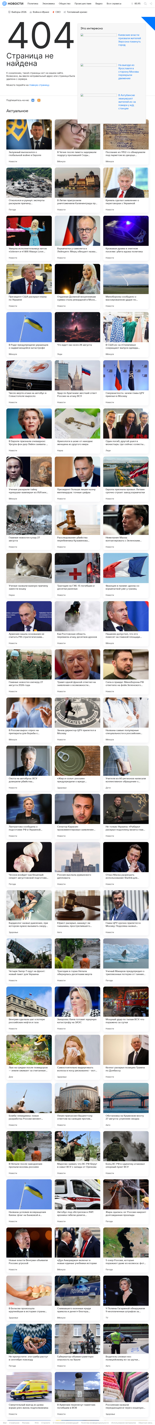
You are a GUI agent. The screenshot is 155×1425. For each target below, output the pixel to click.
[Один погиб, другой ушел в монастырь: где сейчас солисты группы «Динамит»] (126, 431)
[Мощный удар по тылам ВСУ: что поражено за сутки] (126, 1009)
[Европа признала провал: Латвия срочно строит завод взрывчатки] (126, 479)
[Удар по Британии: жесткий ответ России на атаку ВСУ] (77, 382)
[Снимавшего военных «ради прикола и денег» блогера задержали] (77, 1298)
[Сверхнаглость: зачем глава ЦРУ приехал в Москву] (126, 382)
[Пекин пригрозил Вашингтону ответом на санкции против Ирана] (77, 1105)
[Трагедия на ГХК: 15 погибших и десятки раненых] (77, 575)
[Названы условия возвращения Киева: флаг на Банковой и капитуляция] (29, 1201)
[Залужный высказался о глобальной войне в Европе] (29, 142)
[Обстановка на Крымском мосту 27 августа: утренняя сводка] (126, 1105)
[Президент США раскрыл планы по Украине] (29, 286)
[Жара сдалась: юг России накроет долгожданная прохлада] (126, 1201)
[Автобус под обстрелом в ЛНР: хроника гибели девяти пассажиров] (77, 1201)
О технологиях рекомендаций (65, 1423)
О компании (14, 1423)
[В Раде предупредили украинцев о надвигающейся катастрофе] (29, 334)
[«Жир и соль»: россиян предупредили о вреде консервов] (77, 768)
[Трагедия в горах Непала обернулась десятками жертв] (77, 961)
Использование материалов (123, 1423)
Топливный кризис (77, 12)
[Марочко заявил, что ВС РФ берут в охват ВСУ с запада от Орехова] (77, 1153)
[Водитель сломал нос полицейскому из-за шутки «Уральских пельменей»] (126, 1346)
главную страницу (39, 85)
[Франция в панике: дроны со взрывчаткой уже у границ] (126, 575)
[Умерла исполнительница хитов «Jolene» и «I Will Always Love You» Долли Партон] (29, 238)
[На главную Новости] (15, 3)
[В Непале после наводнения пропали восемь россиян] (29, 1153)
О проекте (45, 1423)
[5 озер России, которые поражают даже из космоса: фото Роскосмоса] (126, 1250)
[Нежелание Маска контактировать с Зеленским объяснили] (126, 527)
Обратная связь (145, 1423)
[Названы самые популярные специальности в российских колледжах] (126, 720)
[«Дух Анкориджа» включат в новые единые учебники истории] (77, 1250)
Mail (5, 1423)
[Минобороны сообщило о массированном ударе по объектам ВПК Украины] (126, 286)
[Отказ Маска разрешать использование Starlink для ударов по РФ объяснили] (126, 864)
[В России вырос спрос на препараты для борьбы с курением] (29, 720)
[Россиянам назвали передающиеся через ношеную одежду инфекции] (126, 1394)
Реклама (25, 1423)
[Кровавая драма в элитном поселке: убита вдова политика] (126, 238)
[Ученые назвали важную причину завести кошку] (29, 575)
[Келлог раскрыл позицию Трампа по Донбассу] (126, 1057)
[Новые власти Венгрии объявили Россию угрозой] (29, 1250)
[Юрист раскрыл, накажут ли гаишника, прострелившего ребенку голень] (77, 912)
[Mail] (4, 3)
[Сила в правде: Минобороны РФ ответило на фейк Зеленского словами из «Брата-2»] (126, 672)
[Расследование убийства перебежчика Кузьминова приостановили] (77, 527)
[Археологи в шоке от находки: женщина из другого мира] (77, 431)
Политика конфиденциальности (95, 1423)
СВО (58, 12)
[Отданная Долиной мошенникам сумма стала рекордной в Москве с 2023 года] (77, 286)
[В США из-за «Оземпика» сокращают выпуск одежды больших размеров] (126, 334)
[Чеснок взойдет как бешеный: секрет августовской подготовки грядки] (29, 864)
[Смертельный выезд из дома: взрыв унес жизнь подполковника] (29, 1394)
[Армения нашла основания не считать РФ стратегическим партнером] (29, 623)
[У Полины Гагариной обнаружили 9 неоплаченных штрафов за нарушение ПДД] (126, 1298)
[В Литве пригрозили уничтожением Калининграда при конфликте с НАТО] (77, 190)
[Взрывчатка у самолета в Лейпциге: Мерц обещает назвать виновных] (77, 238)
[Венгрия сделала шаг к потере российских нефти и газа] (29, 1009)
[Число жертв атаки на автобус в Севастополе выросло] (29, 382)
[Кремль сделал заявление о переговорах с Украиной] (126, 190)
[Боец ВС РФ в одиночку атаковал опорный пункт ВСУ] (126, 1153)
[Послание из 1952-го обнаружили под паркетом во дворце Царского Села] (126, 142)
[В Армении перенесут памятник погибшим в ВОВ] (77, 1394)
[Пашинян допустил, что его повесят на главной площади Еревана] (126, 623)
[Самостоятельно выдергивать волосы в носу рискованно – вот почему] (77, 1057)
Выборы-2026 (19, 12)
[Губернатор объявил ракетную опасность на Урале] (77, 1346)
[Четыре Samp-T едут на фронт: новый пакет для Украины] (29, 961)
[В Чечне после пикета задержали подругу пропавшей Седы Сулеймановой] (77, 142)
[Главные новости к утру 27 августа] (29, 527)
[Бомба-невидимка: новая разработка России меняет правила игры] (29, 1105)
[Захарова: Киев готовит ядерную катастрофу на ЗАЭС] (77, 1009)
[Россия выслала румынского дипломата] (77, 864)
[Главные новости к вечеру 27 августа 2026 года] (29, 672)
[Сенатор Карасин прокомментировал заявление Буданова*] (77, 816)
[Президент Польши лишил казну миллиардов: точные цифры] (77, 479)
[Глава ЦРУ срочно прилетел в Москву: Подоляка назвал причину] (126, 912)
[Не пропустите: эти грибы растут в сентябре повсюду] (29, 1346)
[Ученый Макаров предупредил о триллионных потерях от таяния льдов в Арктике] (126, 961)
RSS (37, 1423)
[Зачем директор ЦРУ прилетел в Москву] (77, 720)
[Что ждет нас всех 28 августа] (77, 334)
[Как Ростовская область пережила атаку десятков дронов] (77, 623)
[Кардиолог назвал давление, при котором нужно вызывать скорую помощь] (29, 912)
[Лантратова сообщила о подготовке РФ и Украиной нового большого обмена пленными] (29, 816)
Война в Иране (41, 12)
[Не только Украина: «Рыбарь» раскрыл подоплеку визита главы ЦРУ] (126, 816)
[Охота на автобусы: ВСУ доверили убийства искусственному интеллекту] (29, 768)
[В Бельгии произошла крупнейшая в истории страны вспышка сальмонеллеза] (29, 1298)
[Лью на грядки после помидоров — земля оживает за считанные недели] (29, 1057)
